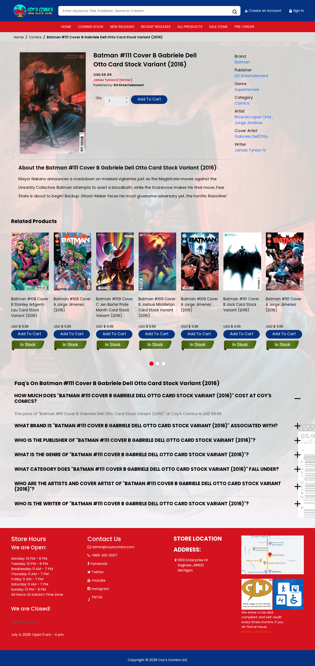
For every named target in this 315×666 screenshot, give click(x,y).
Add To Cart (149, 99)
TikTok (97, 597)
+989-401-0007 (104, 555)
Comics (35, 37)
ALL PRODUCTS (189, 26)
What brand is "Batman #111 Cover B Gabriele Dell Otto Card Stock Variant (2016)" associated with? (146, 425)
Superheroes (247, 89)
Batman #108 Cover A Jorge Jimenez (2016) (29, 304)
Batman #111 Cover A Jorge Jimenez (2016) (285, 304)
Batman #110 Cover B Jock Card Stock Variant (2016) (199, 304)
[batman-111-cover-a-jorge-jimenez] (285, 261)
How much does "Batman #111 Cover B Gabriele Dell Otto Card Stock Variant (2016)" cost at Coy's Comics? (143, 398)
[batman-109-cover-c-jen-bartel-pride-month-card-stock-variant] (73, 261)
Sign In (298, 10)
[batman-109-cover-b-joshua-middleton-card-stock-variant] (115, 261)
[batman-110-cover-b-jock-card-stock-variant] (200, 261)
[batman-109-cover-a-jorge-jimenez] (157, 261)
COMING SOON (90, 26)
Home (19, 37)
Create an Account (264, 10)
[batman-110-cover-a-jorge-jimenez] (242, 261)
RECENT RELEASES (156, 26)
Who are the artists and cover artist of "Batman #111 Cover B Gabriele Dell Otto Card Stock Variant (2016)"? (147, 486)
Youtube (98, 580)
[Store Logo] (32, 11)
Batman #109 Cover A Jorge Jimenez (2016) (157, 304)
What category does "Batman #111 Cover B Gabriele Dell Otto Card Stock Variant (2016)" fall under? (146, 469)
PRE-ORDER (244, 26)
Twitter (98, 572)
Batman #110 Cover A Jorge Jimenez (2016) (241, 304)
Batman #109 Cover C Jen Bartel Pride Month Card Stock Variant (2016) (72, 307)
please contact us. (257, 631)
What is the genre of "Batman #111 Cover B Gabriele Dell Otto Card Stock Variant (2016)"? (131, 454)
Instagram (100, 588)
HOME (66, 26)
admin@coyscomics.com (113, 546)
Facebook (98, 563)
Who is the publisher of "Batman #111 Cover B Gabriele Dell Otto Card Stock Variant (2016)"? (134, 440)
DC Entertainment (251, 75)
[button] (151, 364)
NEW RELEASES (122, 26)
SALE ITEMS (218, 26)
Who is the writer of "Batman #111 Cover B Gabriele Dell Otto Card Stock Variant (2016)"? (131, 503)
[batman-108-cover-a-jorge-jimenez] (30, 261)
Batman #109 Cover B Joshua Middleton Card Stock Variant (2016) (114, 307)
